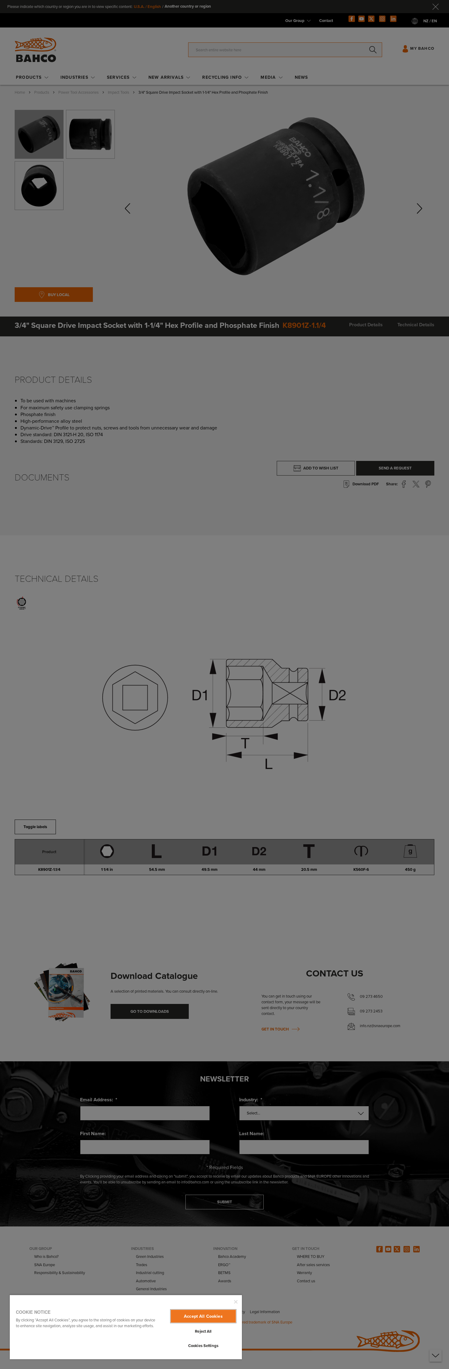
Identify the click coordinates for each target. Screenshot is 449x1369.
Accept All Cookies (203, 1316)
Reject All (203, 1331)
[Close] (236, 1302)
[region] (126, 1327)
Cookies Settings (203, 1346)
